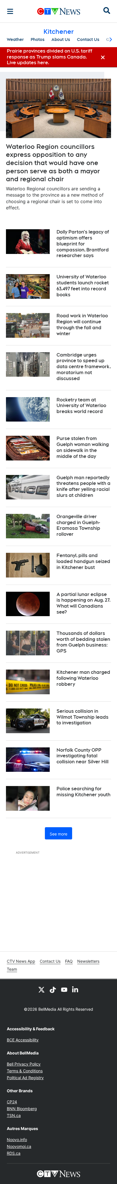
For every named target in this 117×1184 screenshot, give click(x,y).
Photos (38, 39)
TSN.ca (14, 1115)
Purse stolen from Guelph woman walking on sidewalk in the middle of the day (83, 447)
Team (12, 969)
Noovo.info (17, 1139)
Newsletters (88, 961)
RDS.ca (13, 1153)
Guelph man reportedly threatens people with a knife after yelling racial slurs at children (83, 486)
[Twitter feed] (41, 989)
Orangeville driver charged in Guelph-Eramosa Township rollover (78, 525)
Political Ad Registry (25, 1077)
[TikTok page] (52, 989)
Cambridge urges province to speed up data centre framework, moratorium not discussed (84, 366)
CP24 (12, 1101)
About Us (60, 39)
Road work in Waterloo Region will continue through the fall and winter (82, 324)
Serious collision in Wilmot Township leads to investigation (82, 717)
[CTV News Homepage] (58, 11)
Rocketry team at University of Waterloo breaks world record (81, 405)
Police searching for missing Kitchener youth (83, 791)
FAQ (69, 961)
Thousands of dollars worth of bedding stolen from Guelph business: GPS (83, 642)
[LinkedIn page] (75, 989)
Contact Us (88, 39)
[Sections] (10, 11)
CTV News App (21, 961)
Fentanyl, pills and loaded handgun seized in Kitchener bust (83, 561)
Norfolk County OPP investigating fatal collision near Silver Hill (82, 756)
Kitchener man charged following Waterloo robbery (83, 678)
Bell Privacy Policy (24, 1064)
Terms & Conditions (25, 1070)
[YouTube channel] (64, 989)
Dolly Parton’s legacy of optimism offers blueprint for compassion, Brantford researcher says (83, 243)
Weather (15, 39)
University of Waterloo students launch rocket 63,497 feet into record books (83, 285)
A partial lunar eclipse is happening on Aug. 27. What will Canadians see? (83, 603)
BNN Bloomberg (22, 1108)
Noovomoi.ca (19, 1146)
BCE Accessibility (23, 1039)
